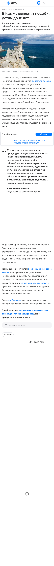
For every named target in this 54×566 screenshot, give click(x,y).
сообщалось (14, 300)
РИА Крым (19, 9)
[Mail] (8, 3)
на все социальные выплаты (35, 283)
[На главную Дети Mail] (13, 3)
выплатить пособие (41, 81)
